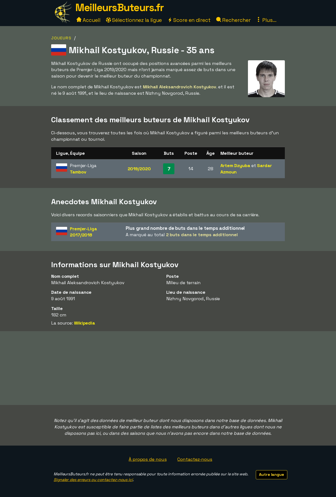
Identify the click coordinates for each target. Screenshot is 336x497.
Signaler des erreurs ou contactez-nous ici (93, 479)
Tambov (78, 172)
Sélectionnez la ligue (136, 20)
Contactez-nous (194, 459)
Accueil (90, 20)
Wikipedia (84, 323)
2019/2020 (139, 168)
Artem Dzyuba (235, 165)
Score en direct (191, 20)
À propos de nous (148, 459)
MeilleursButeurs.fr (119, 7)
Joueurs (61, 38)
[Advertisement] (168, 368)
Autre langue (271, 474)
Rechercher (236, 20)
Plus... (268, 20)
